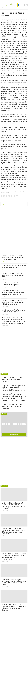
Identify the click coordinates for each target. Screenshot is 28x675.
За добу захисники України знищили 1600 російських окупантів (14, 266)
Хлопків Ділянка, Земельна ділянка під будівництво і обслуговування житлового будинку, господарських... (14, 556)
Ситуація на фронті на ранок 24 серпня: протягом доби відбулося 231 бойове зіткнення (13, 388)
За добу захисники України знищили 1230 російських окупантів (12, 407)
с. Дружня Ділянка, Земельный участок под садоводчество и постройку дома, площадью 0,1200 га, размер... (13, 505)
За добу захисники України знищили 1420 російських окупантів (14, 311)
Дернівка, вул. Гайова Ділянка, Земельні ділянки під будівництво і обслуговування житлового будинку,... (14, 607)
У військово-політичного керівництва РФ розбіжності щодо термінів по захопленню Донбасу (13, 292)
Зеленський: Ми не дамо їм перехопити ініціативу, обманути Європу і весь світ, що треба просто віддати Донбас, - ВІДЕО (14, 397)
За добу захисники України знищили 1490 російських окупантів (12, 379)
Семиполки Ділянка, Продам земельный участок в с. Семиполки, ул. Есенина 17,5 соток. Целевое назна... (14, 582)
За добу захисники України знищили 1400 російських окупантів (14, 284)
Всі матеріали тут (14, 434)
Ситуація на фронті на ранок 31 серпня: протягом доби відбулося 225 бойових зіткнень (13, 257)
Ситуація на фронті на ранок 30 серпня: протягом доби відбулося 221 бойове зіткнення (13, 275)
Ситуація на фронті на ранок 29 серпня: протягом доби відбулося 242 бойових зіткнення (13, 302)
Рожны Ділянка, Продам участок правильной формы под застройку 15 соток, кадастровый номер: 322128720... (13, 531)
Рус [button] (26, 4)
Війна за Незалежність (14, 423)
